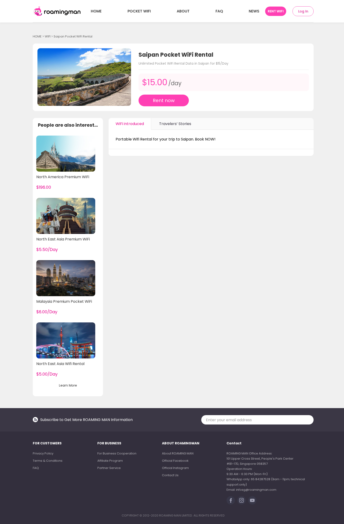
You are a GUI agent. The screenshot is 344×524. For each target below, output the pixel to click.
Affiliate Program (110, 460)
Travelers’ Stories (175, 123)
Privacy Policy (43, 453)
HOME (96, 11)
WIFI (48, 36)
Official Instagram (175, 468)
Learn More (68, 385)
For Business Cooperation (116, 453)
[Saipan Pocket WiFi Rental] (84, 77)
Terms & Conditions (47, 460)
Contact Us (170, 475)
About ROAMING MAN (178, 453)
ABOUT (183, 11)
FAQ (219, 11)
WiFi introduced (130, 123)
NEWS (254, 11)
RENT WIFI (276, 11)
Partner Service (109, 468)
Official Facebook (175, 460)
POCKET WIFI (139, 11)
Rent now (164, 100)
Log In (303, 11)
